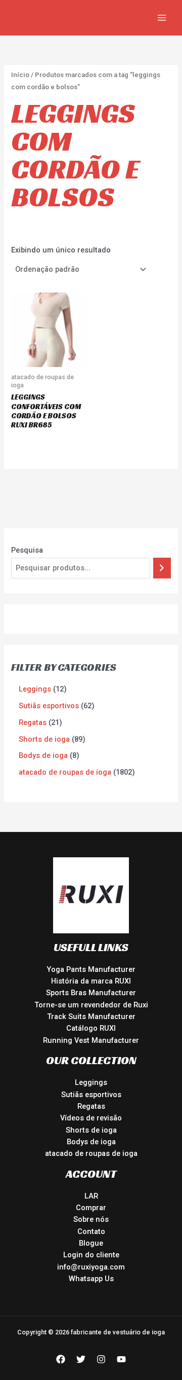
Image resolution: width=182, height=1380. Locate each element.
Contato (91, 1231)
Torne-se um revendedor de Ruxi (91, 1004)
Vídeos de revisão (91, 1117)
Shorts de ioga (91, 1130)
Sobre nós (91, 1219)
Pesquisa (27, 550)
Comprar (91, 1207)
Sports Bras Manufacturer (91, 992)
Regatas (91, 1106)
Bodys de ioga (91, 1141)
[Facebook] (60, 1359)
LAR (91, 1196)
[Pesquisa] (162, 568)
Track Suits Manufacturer (91, 1016)
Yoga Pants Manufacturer (91, 969)
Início (20, 75)
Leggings (91, 1082)
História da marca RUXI (91, 981)
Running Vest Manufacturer (91, 1040)
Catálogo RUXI (91, 1028)
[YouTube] (121, 1359)
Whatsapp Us (91, 1278)
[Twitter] (80, 1359)
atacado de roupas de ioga (91, 1153)
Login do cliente (91, 1254)
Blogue (91, 1243)
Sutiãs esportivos (91, 1094)
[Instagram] (101, 1359)
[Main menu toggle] (162, 18)
